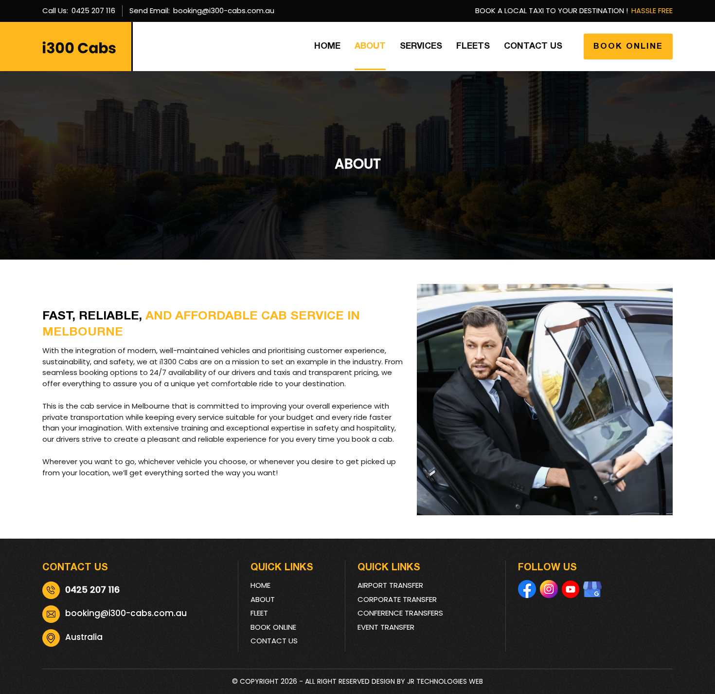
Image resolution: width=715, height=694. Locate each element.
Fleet (259, 613)
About (370, 46)
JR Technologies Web (445, 681)
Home (327, 46)
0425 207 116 (93, 10)
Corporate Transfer (397, 599)
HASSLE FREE (652, 10)
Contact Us (533, 46)
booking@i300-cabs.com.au (223, 10)
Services (421, 46)
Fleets (473, 46)
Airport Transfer (390, 585)
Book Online (628, 46)
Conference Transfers (400, 613)
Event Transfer (386, 627)
